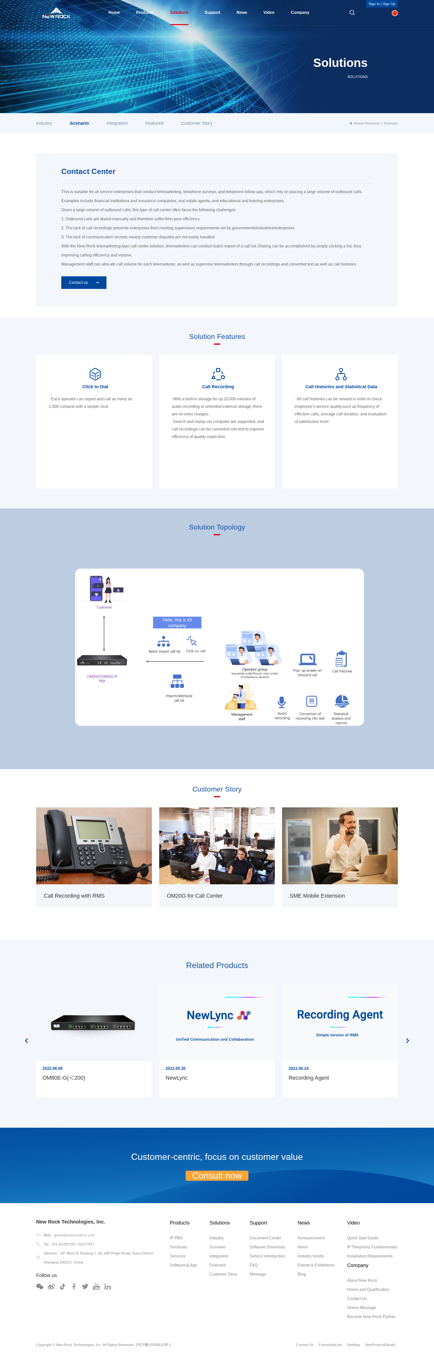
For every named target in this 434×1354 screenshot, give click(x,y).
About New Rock (362, 1280)
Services (177, 1256)
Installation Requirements (370, 1256)
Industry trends (311, 1256)
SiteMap (353, 1345)
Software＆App (183, 1265)
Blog (302, 1274)
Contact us (78, 282)
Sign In (374, 4)
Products (145, 12)
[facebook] (74, 1286)
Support (212, 12)
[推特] (85, 1286)
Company (300, 12)
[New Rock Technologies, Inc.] (56, 13)
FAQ (254, 1265)
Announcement (311, 1238)
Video (269, 12)
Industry (44, 123)
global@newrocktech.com (74, 1235)
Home (114, 12)
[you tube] (96, 1286)
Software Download (267, 1247)
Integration (117, 123)
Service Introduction (267, 1256)
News (242, 12)
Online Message (361, 1307)
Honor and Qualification (368, 1289)
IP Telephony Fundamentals (372, 1247)
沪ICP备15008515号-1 (153, 1345)
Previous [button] (26, 1040)
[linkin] (108, 1286)
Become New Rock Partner (371, 1317)
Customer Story (196, 123)
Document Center (265, 1238)
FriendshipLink (330, 1345)
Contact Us (357, 1298)
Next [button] (407, 1040)
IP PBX (176, 1238)
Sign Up (389, 4)
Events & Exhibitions (316, 1265)
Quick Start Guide (362, 1238)
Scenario (79, 123)
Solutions (179, 12)
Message (258, 1274)
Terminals (178, 1247)
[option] (94, 1041)
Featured (154, 123)
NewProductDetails (380, 1345)
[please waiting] (51, 1286)
